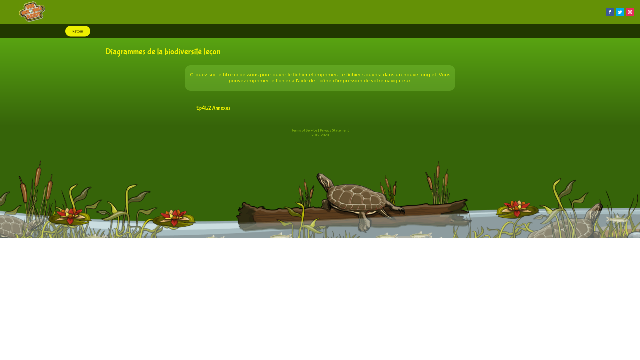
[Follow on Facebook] (610, 12)
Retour (77, 31)
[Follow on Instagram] (630, 12)
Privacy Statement (334, 130)
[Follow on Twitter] (620, 12)
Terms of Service (304, 130)
